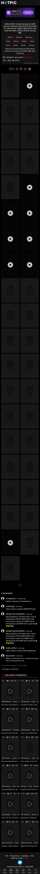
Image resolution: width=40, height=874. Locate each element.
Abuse (27, 858)
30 (10, 60)
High (16, 45)
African (20, 37)
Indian (32, 45)
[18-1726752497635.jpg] (10, 315)
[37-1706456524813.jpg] (29, 542)
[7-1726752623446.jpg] (29, 162)
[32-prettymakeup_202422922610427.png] (10, 492)
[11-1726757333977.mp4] (29, 213)
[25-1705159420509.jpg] (29, 391)
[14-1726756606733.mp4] (10, 264)
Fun (9, 45)
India (24, 45)
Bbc (9, 41)
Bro (33, 41)
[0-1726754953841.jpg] (10, 85)
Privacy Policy (15, 856)
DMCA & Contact (17, 858)
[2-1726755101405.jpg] (10, 111)
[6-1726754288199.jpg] (10, 162)
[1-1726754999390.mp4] (29, 85)
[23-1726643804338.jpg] (29, 366)
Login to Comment (11, 669)
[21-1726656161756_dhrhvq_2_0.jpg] (29, 341)
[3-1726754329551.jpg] (29, 111)
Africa (11, 37)
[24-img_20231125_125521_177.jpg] (10, 391)
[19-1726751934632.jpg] (29, 315)
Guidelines (25, 856)
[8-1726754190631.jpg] (10, 187)
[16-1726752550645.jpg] (10, 290)
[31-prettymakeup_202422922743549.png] (29, 467)
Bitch (16, 41)
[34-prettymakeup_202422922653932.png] (10, 517)
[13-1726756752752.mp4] (29, 239)
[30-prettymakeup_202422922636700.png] (10, 467)
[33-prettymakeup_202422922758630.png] (29, 492)
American (30, 37)
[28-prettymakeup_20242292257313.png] (10, 441)
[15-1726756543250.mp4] (29, 264)
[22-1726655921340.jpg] (10, 366)
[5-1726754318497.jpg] (29, 136)
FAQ (32, 856)
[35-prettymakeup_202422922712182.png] (29, 517)
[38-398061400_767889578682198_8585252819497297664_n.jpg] (10, 568)
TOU (6, 856)
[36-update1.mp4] (10, 542)
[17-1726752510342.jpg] (29, 290)
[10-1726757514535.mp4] (10, 213)
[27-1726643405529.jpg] (29, 416)
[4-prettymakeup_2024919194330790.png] (10, 136)
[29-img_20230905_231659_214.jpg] (29, 441)
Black (25, 41)
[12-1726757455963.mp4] (10, 239)
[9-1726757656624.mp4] (29, 187)
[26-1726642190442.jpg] (10, 416)
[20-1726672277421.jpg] (10, 341)
